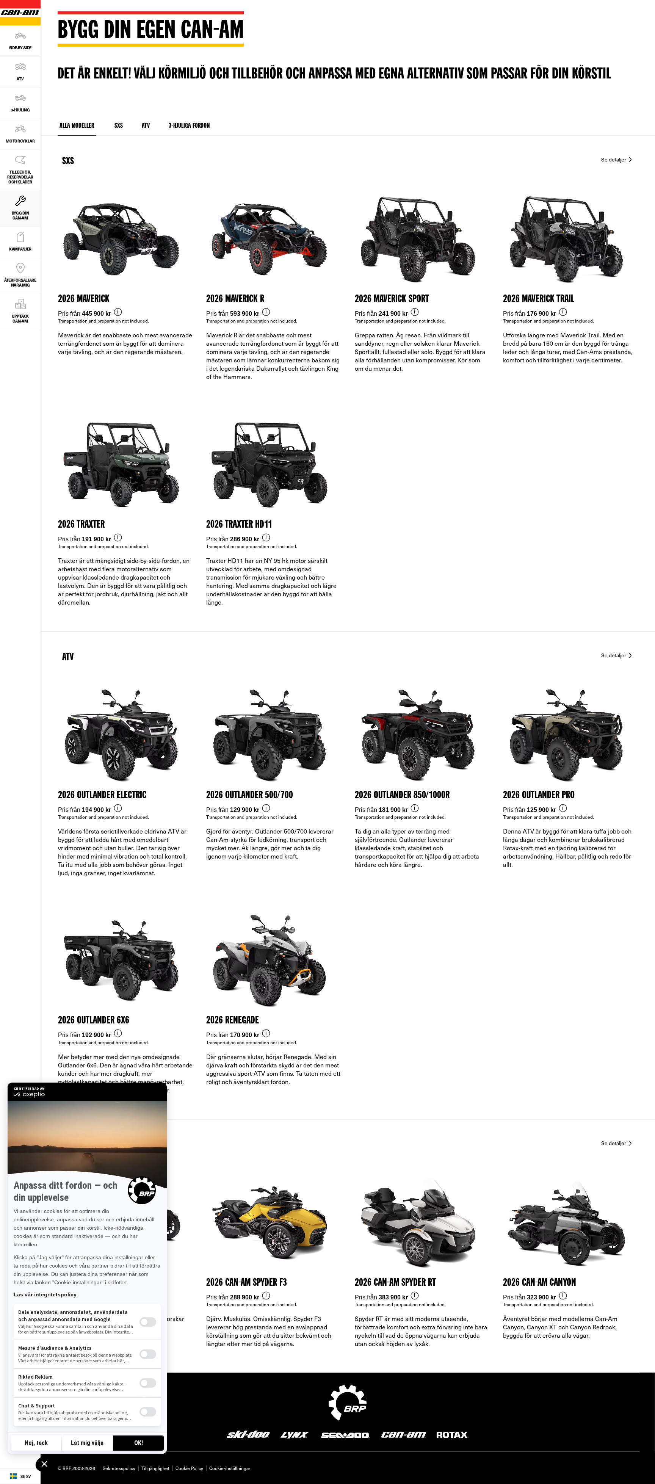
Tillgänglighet (155, 1468)
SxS (68, 161)
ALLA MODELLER (77, 125)
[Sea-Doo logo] (345, 1434)
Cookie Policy (189, 1468)
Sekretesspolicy (119, 1468)
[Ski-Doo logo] (248, 1434)
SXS (118, 125)
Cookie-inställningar (229, 1468)
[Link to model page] (125, 293)
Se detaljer (614, 159)
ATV (146, 125)
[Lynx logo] (295, 1434)
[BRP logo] (348, 1401)
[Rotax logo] (452, 1434)
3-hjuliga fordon (189, 125)
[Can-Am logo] (403, 1434)
